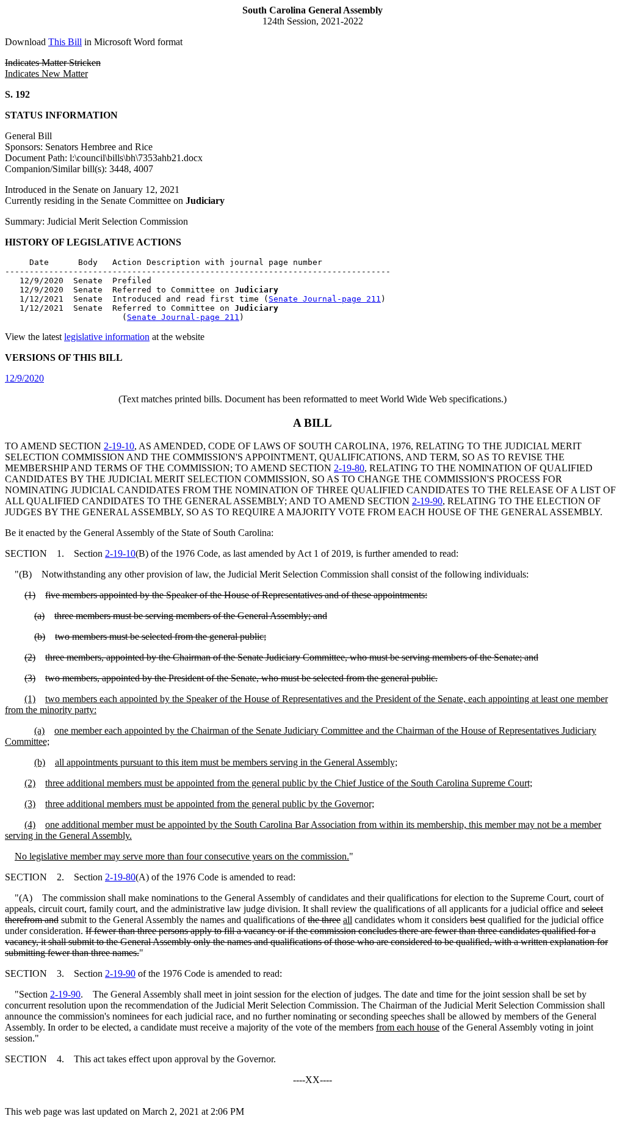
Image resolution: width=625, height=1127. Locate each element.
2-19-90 (427, 501)
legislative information (107, 337)
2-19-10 (119, 446)
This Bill (65, 42)
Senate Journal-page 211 (325, 298)
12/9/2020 (24, 378)
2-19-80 (349, 468)
